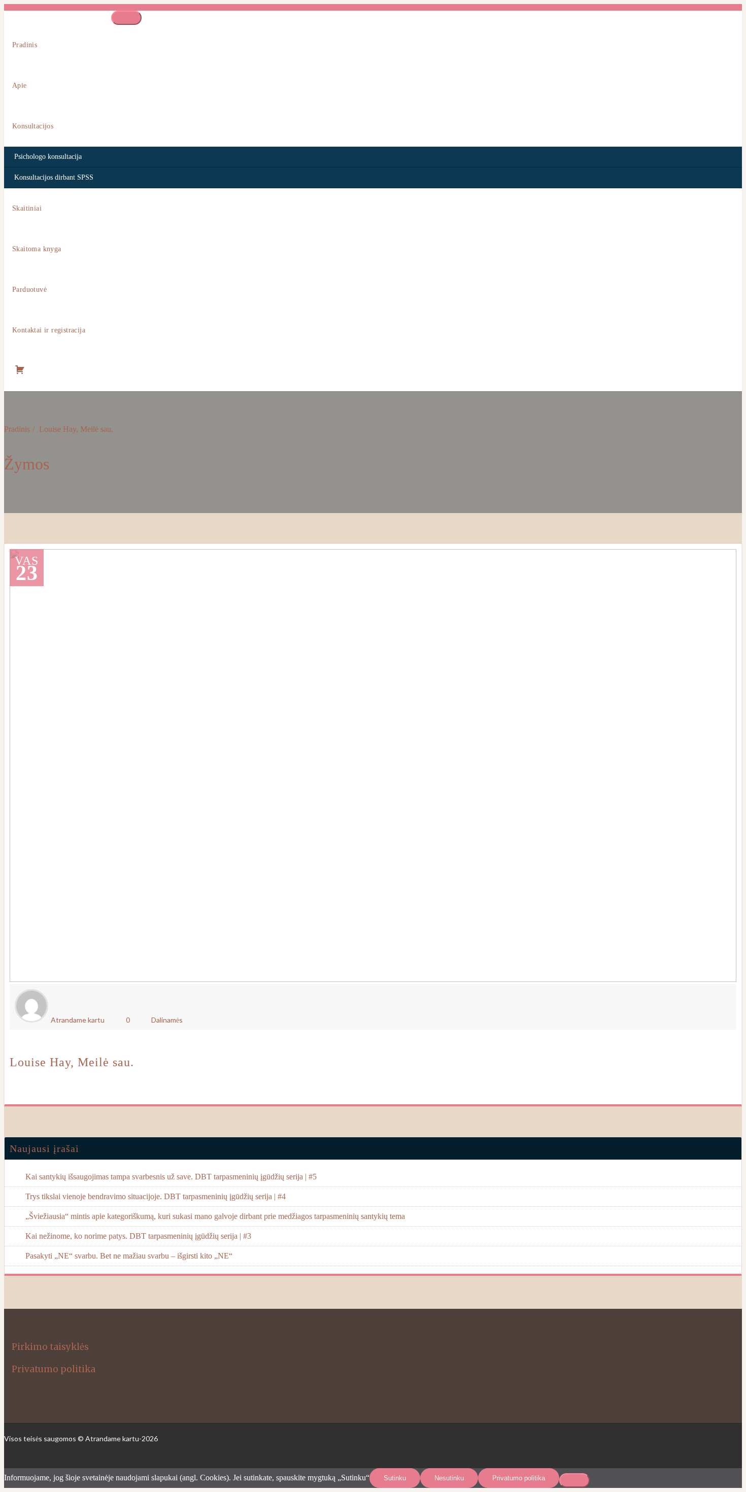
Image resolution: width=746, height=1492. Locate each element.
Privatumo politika (53, 1369)
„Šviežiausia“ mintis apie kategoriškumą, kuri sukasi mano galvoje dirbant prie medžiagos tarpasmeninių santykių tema (215, 1216)
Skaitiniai (27, 208)
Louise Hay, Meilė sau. (76, 429)
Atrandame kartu (78, 1019)
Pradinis (24, 45)
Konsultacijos (32, 126)
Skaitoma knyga (36, 249)
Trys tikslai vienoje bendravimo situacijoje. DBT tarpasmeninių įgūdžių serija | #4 (155, 1196)
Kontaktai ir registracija (48, 330)
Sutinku (395, 1478)
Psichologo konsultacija (48, 156)
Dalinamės (167, 1019)
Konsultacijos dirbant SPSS (53, 177)
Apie (19, 85)
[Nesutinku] (574, 1480)
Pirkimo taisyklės (50, 1346)
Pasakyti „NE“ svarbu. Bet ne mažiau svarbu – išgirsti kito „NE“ (128, 1255)
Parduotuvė (29, 289)
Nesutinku (449, 1478)
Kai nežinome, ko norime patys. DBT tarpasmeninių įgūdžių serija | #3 (138, 1236)
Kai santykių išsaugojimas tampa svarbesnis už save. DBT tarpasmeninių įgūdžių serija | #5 (171, 1176)
